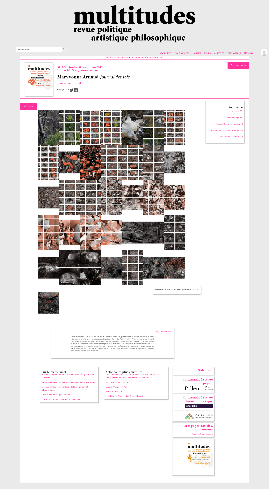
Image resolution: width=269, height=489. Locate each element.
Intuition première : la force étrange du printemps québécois (68, 382)
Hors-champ (234, 53)
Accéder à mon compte (202, 434)
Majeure (219, 53)
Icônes (207, 53)
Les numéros (182, 53)
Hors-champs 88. (235, 117)
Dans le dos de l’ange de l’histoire (56, 395)
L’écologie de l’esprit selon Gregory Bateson (125, 396)
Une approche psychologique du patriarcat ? (62, 399)
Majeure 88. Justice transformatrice (227, 130)
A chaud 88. (237, 111)
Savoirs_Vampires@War (116, 387)
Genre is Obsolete (114, 391)
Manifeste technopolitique (117, 382)
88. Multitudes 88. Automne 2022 (147, 57)
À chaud (196, 53)
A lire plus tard (237, 65)
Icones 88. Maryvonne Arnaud (78, 70)
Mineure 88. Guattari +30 (231, 137)
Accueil (109, 57)
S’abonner (166, 53)
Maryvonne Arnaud (69, 83)
